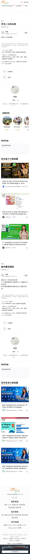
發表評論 (6, 145)
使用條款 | (18, 538)
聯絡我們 (18, 540)
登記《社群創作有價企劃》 (20, 52)
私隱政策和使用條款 (19, 547)
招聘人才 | (13, 540)
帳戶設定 (11, 515)
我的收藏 (18, 515)
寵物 (25, 57)
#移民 (19, 528)
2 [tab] (14, 11)
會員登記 (26, 2)
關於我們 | (6, 538)
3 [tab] (16, 11)
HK (16, 534)
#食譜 (19, 525)
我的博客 (15, 518)
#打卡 (15, 525)
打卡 (10, 57)
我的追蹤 (25, 515)
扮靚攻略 (4, 58)
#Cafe (24, 525)
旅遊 (14, 57)
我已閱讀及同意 (15, 551)
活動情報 (10, 58)
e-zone (17, 536)
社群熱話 (18, 6)
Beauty (20, 534)
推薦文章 (15, 505)
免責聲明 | (12, 538)
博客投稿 (18, 507)
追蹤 (26, 33)
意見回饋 (11, 507)
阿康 (6, 32)
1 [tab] (11, 11)
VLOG (10, 505)
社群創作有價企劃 (7, 6)
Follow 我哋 (7, 63)
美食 (18, 57)
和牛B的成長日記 (18, 127)
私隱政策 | (24, 538)
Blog (13, 536)
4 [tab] (18, 11)
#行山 (10, 525)
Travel (12, 534)
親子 (2, 21)
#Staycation (12, 528)
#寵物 (5, 525)
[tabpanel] (15, 9)
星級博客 (22, 505)
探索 (5, 505)
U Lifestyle (6, 534)
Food (25, 534)
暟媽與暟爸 (7, 127)
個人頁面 (5, 515)
